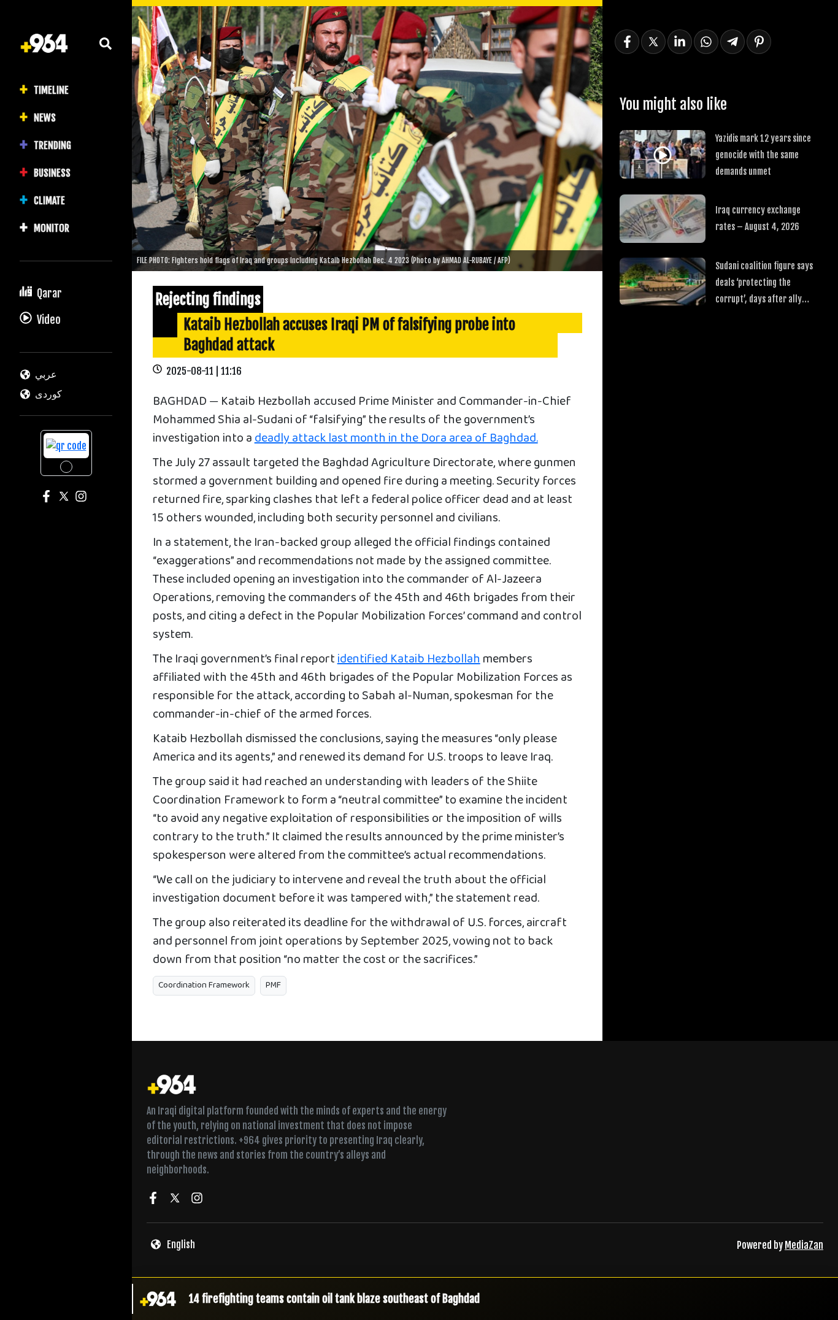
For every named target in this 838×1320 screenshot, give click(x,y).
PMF (273, 985)
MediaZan (804, 1245)
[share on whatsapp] (706, 41)
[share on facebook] (627, 41)
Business (52, 173)
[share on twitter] (653, 41)
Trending (52, 145)
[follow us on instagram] (197, 1200)
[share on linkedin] (679, 41)
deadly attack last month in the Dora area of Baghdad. (396, 439)
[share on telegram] (732, 41)
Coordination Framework (204, 985)
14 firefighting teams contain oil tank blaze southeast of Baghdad (334, 1298)
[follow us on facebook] (153, 1200)
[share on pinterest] (759, 41)
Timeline (51, 90)
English (181, 1244)
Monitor (51, 228)
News (45, 118)
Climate (49, 200)
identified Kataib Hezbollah (408, 659)
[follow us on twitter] (175, 1200)
